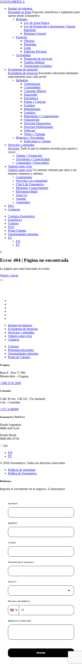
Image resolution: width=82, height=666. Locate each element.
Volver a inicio (9, 275)
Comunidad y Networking (32, 162)
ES (10, 237)
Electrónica (31, 98)
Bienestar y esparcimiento (32, 188)
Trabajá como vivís (20, 166)
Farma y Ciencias (35, 101)
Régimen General (35, 33)
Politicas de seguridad (21, 469)
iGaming (29, 105)
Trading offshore (34, 62)
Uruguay (13, 223)
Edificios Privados (35, 51)
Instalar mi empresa (20, 8)
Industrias (22, 80)
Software (29, 130)
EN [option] (10, 452)
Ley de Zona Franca (36, 23)
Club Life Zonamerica (30, 184)
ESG (11, 206)
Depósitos (30, 44)
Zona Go (21, 195)
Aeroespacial (32, 84)
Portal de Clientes (19, 357)
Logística (29, 112)
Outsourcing (31, 119)
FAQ (11, 227)
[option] (45, 452)
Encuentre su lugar (19, 12)
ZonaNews (15, 219)
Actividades (23, 55)
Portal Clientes (17, 230)
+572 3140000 (9, 409)
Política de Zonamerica (22, 473)
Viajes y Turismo (34, 134)
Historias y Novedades (30, 137)
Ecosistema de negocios (23, 69)
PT (18, 245)
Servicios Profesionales (38, 127)
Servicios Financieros (37, 123)
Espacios (21, 37)
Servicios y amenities (21, 145)
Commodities (32, 87)
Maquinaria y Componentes (41, 116)
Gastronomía (24, 177)
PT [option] (10, 456)
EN (18, 241)
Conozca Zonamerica (21, 216)
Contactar (14, 209)
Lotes (27, 48)
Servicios (14, 148)
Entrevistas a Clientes (37, 141)
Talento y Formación (29, 155)
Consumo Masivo (35, 91)
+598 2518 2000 (10, 383)
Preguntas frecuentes (21, 350)
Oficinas (29, 40)
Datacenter (30, 94)
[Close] (1, 280)
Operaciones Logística (38, 66)
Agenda (21, 198)
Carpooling (23, 202)
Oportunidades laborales (23, 234)
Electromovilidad (26, 191)
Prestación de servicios (38, 58)
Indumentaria (32, 109)
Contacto (13, 339)
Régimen (21, 19)
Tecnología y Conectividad (33, 159)
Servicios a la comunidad (31, 180)
